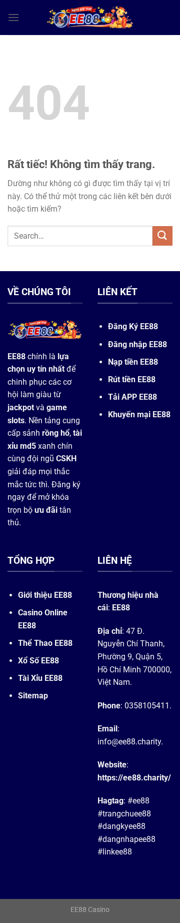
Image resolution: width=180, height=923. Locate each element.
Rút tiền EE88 (132, 379)
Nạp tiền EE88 (133, 362)
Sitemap (33, 695)
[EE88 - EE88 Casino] (90, 17)
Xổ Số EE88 (38, 660)
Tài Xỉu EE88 (40, 678)
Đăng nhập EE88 (137, 344)
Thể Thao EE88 (45, 643)
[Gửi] (162, 236)
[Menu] (14, 17)
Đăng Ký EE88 (133, 326)
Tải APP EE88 (132, 397)
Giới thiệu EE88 (45, 595)
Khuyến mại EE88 (139, 414)
